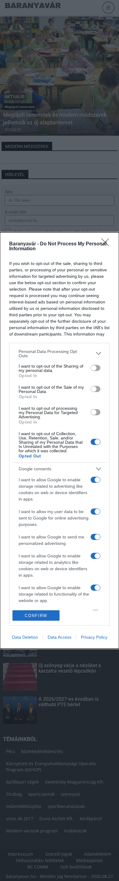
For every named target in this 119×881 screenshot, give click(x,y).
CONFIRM (36, 615)
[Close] (107, 244)
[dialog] (59, 440)
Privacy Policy (94, 637)
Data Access (59, 637)
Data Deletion (25, 637)
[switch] (95, 368)
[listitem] (59, 353)
